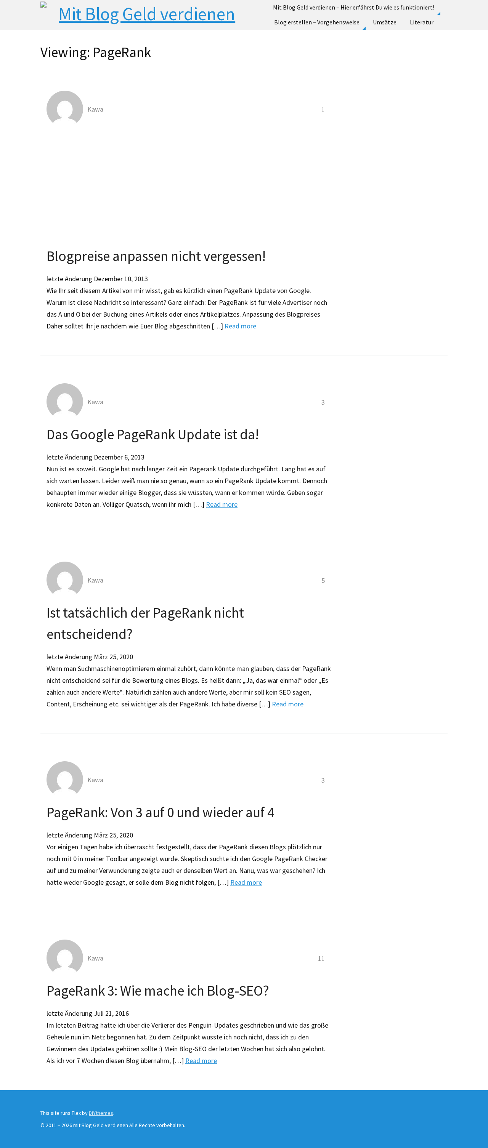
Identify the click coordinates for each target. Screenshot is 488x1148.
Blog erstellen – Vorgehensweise (317, 22)
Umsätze (384, 22)
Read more (240, 326)
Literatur (421, 22)
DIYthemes (101, 1113)
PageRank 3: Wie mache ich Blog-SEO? (158, 990)
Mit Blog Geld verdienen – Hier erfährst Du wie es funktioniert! (353, 7)
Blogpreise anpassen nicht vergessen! (156, 256)
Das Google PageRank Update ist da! (153, 434)
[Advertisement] (189, 188)
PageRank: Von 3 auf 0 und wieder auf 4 (160, 812)
